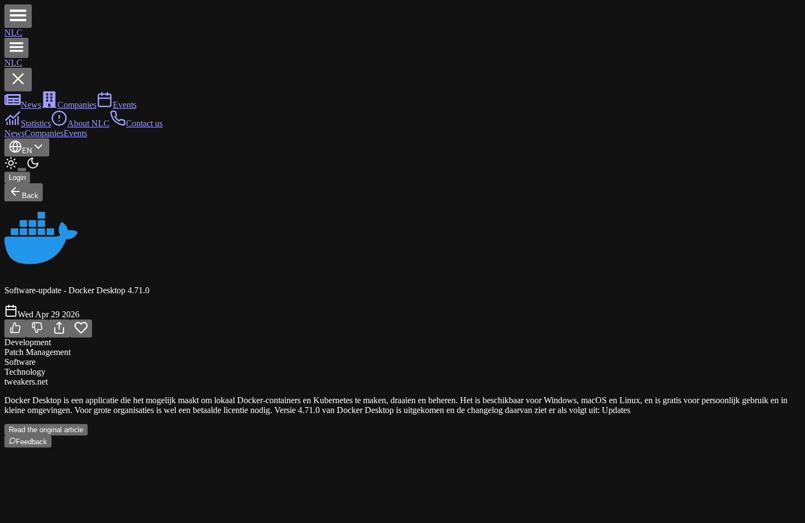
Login (17, 177)
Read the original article (46, 430)
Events (75, 133)
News (14, 133)
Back (30, 195)
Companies (44, 133)
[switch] (22, 169)
